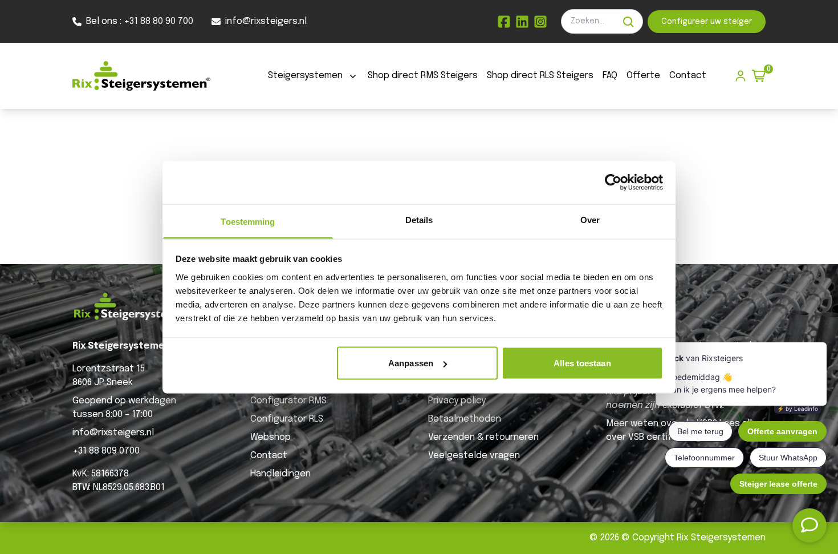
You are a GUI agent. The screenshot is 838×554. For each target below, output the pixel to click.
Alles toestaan (582, 363)
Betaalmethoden (464, 419)
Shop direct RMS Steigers (423, 75)
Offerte (643, 75)
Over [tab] (590, 219)
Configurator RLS (286, 419)
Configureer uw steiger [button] (706, 22)
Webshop (270, 437)
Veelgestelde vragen (474, 455)
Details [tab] (419, 219)
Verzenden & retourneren (483, 437)
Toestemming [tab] (248, 221)
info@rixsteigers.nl (113, 433)
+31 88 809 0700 (106, 451)
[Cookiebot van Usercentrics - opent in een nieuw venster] (613, 182)
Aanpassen (410, 363)
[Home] (141, 76)
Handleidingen (280, 474)
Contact (687, 75)
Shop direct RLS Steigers (540, 75)
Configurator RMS (288, 401)
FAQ (610, 75)
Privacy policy (457, 401)
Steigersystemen (305, 75)
